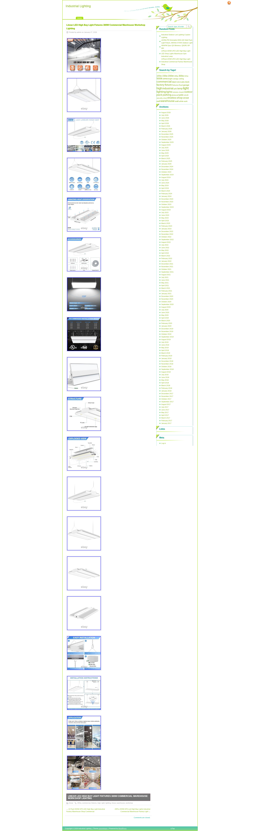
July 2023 (164, 212)
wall (158, 101)
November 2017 (167, 396)
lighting (108, 803)
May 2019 (165, 348)
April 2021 (165, 285)
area (165, 78)
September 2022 (167, 240)
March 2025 (165, 158)
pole (181, 95)
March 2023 (165, 223)
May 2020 (165, 315)
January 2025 (166, 164)
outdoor (188, 92)
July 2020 (164, 310)
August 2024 (166, 177)
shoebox (171, 97)
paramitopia (103, 829)
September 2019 (167, 337)
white (181, 101)
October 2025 (166, 140)
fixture (168, 84)
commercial (86, 803)
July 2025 (164, 148)
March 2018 (165, 385)
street (186, 97)
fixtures (94, 803)
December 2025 (167, 134)
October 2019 (166, 334)
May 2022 (165, 250)
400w (186, 76)
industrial (167, 88)
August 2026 (166, 113)
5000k (160, 78)
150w (165, 76)
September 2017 (167, 402)
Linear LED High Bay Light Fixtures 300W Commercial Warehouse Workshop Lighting (108, 797)
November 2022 (167, 234)
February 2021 (166, 291)
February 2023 (166, 226)
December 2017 (167, 394)
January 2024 (166, 196)
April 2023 (165, 221)
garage (186, 85)
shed (165, 98)
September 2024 (167, 175)
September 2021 (167, 272)
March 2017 (165, 418)
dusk (187, 82)
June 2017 (165, 410)
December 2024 (167, 167)
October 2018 (166, 367)
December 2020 (167, 296)
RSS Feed (229, 3)
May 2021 (165, 283)
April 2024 (165, 188)
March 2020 (165, 321)
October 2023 (166, 204)
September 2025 (167, 142)
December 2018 (167, 361)
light (103, 803)
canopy (175, 79)
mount (181, 92)
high (99, 803)
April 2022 (165, 253)
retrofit (186, 95)
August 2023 (166, 210)
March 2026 (165, 126)
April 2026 (165, 123)
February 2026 (166, 129)
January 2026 (166, 131)
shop (180, 97)
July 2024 (164, 180)
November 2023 (167, 202)
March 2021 (165, 288)
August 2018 (166, 372)
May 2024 (165, 185)
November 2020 (167, 299)
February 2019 (166, 356)
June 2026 (165, 118)
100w (159, 76)
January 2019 (166, 358)
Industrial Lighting (78, 6)
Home (79, 18)
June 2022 (165, 248)
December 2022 (167, 231)
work (186, 101)
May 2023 (165, 218)
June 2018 (165, 377)
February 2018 (166, 388)
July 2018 (164, 375)
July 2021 (164, 277)
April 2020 (165, 318)
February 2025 (166, 161)
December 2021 (167, 264)
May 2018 (165, 380)
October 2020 (166, 302)
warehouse (121, 803)
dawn (174, 82)
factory (160, 84)
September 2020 (167, 304)
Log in (163, 443)
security (160, 98)
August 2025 (166, 145)
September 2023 (167, 207)
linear (71, 803)
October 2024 (166, 172)
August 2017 (166, 404)
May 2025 (165, 153)
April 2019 (165, 350)
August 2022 (166, 242)
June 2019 (165, 345)
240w (176, 76)
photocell (175, 95)
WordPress (122, 829)
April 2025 (165, 156)
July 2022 (164, 245)
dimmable (181, 82)
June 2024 (165, 183)
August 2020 (166, 307)
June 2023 (165, 215)
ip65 (175, 89)
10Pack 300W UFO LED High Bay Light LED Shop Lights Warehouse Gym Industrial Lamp (175, 53)
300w (79, 803)
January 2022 (166, 261)
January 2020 (166, 326)
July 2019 (164, 342)
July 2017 (164, 407)
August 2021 (166, 275)
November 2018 (167, 364)
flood (181, 85)
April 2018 (165, 383)
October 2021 (166, 269)
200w (171, 75)
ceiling (181, 79)
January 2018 (166, 391)
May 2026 (165, 121)
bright (170, 79)
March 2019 (165, 353)
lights (169, 91)
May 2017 (165, 412)
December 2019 (167, 329)
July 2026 (164, 115)
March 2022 (165, 256)
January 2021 (166, 294)
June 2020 (165, 312)
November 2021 (167, 267)
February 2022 (166, 258)
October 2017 (166, 399)
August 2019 (166, 340)
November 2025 (167, 137)
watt (177, 101)
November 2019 (167, 331)
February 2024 (166, 194)
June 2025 (165, 150)
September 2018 (167, 369)
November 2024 (167, 169)
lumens (175, 92)
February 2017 (166, 421)
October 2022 (166, 237)
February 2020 (166, 323)
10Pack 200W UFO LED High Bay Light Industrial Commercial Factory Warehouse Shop (176, 61)
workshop (129, 803)
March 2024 (165, 191)
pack (159, 94)
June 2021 (165, 280)
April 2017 (165, 415)
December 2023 (167, 199)
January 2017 (166, 423)
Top (173, 829)
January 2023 (166, 229)
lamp (180, 88)
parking (167, 94)
